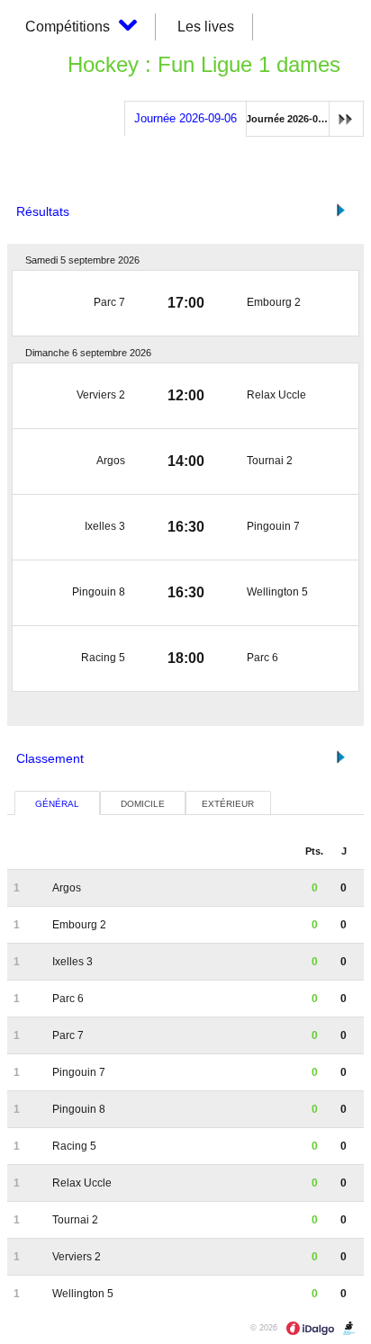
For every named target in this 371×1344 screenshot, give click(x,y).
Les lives (205, 26)
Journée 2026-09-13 (292, 118)
